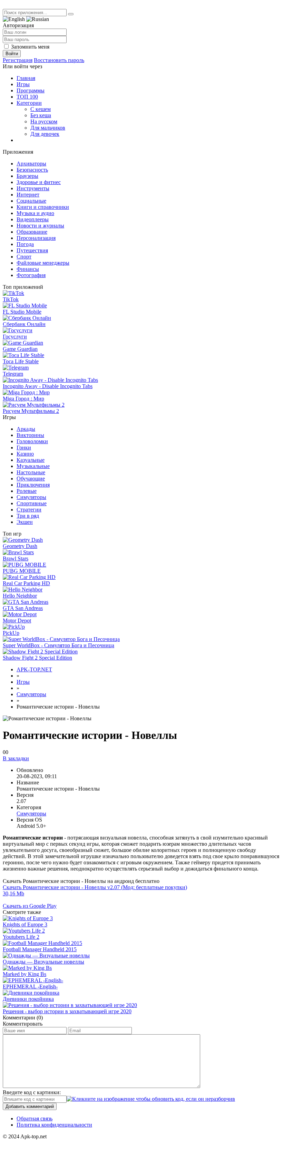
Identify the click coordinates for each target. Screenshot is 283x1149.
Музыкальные (33, 466)
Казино (25, 454)
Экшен (25, 522)
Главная (26, 78)
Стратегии (29, 509)
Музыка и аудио (35, 213)
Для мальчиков (47, 128)
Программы (31, 90)
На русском (43, 121)
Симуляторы (31, 497)
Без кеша (40, 115)
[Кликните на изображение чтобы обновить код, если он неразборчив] (151, 1099)
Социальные (31, 201)
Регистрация (17, 60)
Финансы (28, 269)
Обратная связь (34, 1118)
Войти (12, 53)
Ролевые (27, 491)
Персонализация (36, 238)
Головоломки (32, 441)
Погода (25, 244)
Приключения (33, 485)
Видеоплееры (33, 219)
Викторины (30, 435)
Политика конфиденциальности (54, 1125)
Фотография (31, 275)
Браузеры (27, 176)
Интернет (28, 194)
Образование (32, 232)
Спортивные (32, 503)
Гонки (24, 447)
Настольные (31, 472)
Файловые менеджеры (43, 263)
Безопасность (32, 170)
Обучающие (31, 478)
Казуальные (31, 460)
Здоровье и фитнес (39, 182)
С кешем (40, 109)
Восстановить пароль (59, 60)
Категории (29, 103)
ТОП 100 (27, 97)
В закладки (16, 758)
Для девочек (44, 134)
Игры (23, 84)
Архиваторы (31, 163)
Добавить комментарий (30, 1106)
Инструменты (33, 188)
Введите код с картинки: (32, 1092)
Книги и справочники (43, 207)
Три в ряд (28, 516)
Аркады (26, 429)
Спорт (24, 257)
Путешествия (32, 250)
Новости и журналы (40, 225)
